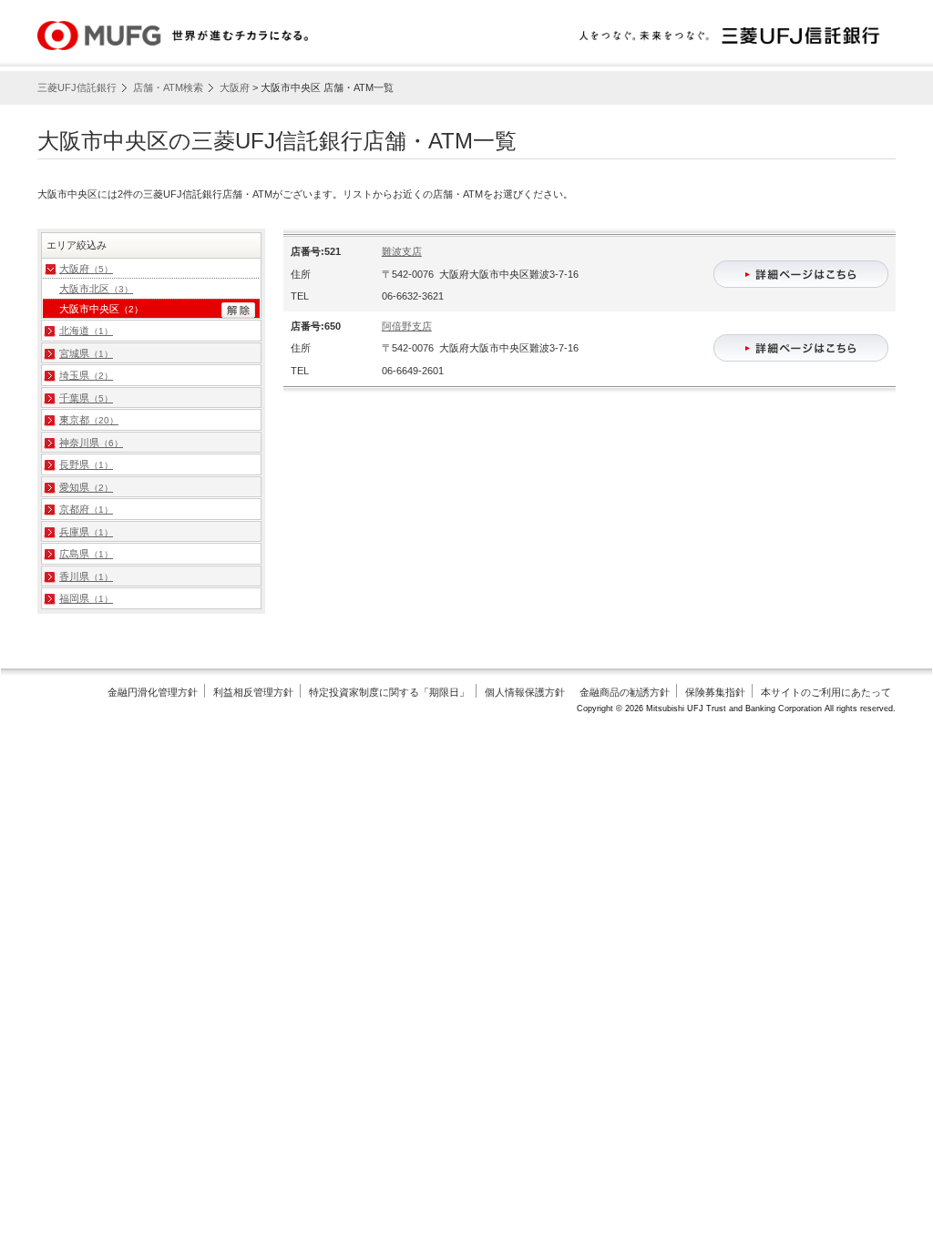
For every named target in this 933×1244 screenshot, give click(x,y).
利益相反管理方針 (253, 692)
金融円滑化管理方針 (153, 692)
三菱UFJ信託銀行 (77, 87)
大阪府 (235, 87)
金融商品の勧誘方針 (624, 692)
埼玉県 (86, 375)
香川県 (86, 576)
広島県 (86, 553)
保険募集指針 (715, 692)
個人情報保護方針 (525, 692)
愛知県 (86, 487)
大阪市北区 (96, 288)
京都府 (86, 509)
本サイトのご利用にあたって (826, 692)
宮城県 (86, 353)
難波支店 (402, 251)
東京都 (88, 419)
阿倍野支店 (407, 326)
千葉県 (86, 398)
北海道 (86, 330)
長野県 (86, 464)
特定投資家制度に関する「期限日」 (389, 692)
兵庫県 (86, 531)
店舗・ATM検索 (168, 87)
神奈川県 (91, 442)
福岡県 (86, 598)
